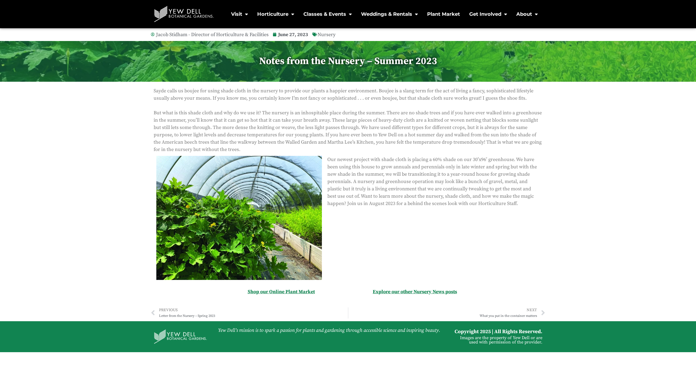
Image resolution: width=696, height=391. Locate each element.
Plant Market (443, 14)
